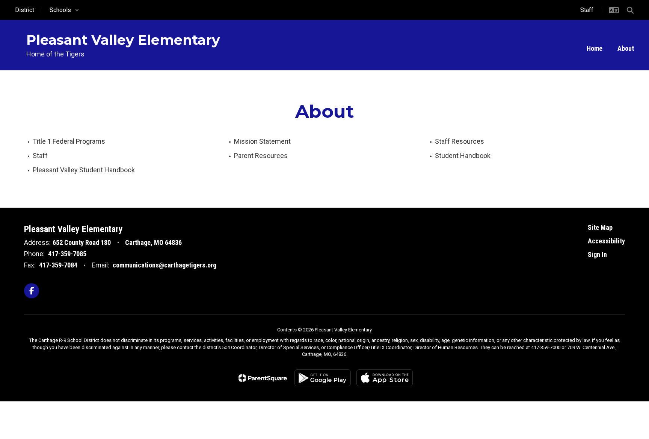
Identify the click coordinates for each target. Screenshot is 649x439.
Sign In (597, 254)
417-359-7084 (58, 265)
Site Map (600, 227)
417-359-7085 (67, 254)
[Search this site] (630, 10)
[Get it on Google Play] (322, 377)
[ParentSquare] (263, 378)
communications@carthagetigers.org (164, 265)
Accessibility (606, 241)
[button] (64, 10)
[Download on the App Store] (384, 377)
